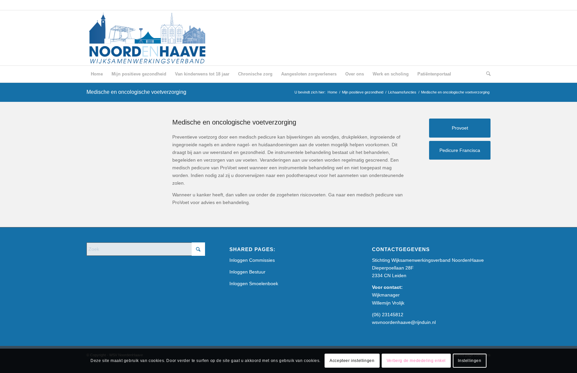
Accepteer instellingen (352, 360)
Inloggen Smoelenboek (253, 283)
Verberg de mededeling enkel (416, 360)
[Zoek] (486, 74)
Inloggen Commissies (252, 260)
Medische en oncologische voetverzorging (136, 92)
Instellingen (469, 360)
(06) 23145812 (387, 314)
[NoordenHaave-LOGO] (147, 37)
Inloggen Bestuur (247, 271)
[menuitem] (96, 74)
